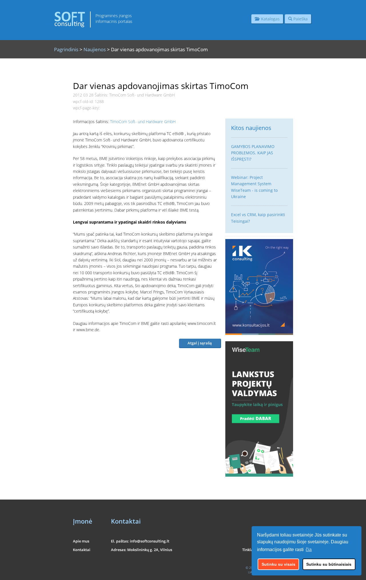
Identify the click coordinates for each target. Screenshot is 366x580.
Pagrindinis (66, 49)
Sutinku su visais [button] (278, 564)
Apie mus (81, 541)
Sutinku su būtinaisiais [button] (328, 564)
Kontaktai (81, 549)
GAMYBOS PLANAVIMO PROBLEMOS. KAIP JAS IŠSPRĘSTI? (252, 153)
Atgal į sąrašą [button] (200, 343)
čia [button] (309, 549)
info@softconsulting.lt (149, 541)
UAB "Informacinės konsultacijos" (270, 572)
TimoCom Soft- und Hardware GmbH (143, 121)
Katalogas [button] (269, 18)
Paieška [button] (300, 18)
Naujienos (94, 49)
